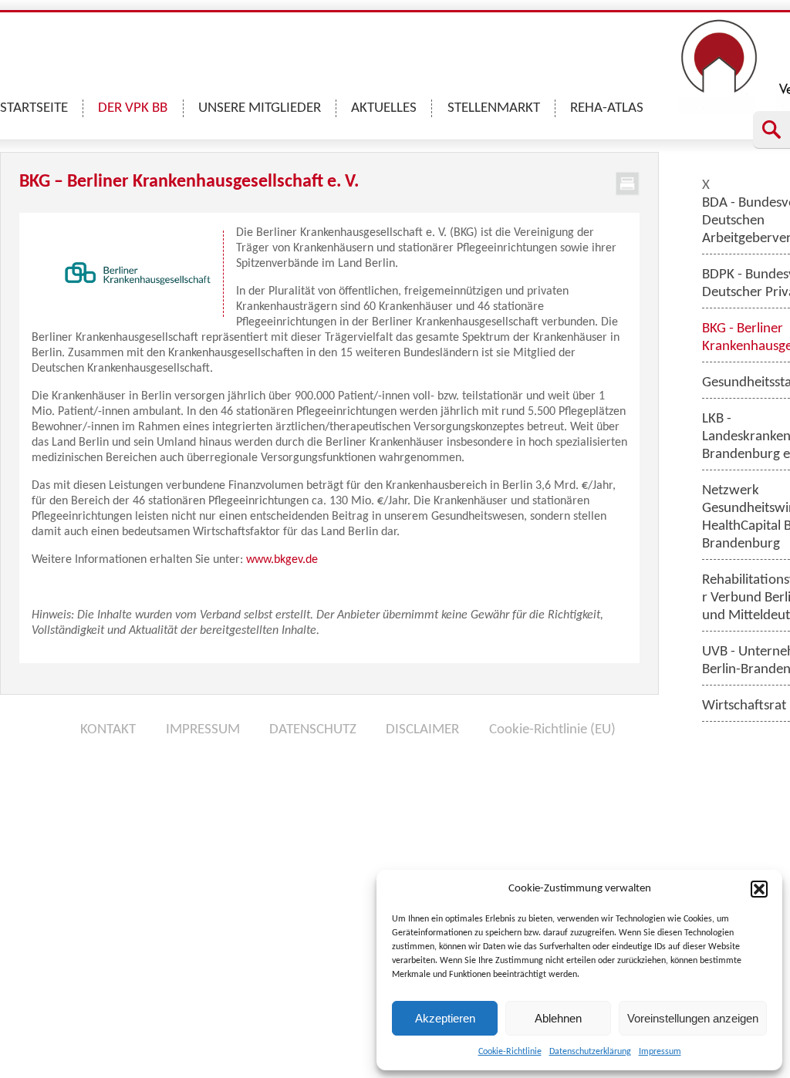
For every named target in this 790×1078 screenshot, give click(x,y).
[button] (759, 889)
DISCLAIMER (422, 730)
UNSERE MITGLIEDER (259, 108)
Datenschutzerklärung (590, 1051)
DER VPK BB (132, 108)
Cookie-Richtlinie (510, 1051)
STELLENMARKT (493, 108)
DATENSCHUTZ (312, 730)
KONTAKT (108, 730)
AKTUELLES (384, 108)
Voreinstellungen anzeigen (692, 1018)
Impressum (660, 1051)
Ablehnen (558, 1018)
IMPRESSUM (203, 730)
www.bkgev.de (282, 560)
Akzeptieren (445, 1018)
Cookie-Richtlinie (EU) (552, 730)
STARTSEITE (34, 108)
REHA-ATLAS (606, 108)
